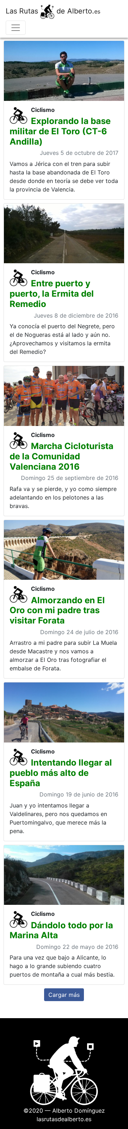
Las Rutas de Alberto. (53, 11)
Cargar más (64, 994)
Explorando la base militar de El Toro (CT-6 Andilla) (60, 131)
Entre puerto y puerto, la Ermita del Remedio (52, 293)
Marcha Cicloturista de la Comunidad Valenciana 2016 (61, 456)
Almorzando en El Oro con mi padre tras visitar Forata (57, 610)
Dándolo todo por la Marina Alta (61, 930)
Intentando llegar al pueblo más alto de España (61, 772)
